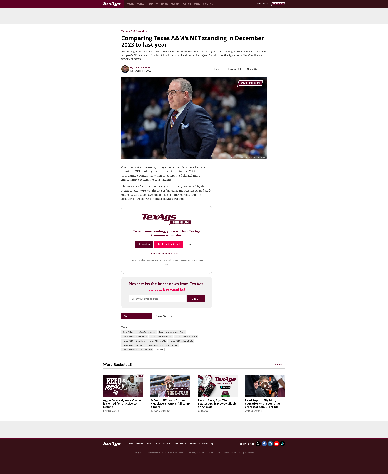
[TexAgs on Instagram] (270, 443)
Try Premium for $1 (169, 244)
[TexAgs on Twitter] (258, 443)
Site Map (192, 443)
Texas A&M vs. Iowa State (181, 340)
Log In (258, 3)
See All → (279, 364)
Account (139, 443)
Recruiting (153, 3)
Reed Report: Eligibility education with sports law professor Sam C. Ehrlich (262, 404)
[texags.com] (112, 4)
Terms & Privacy (179, 443)
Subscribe (144, 244)
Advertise (149, 443)
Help (158, 443)
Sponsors (186, 3)
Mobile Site (203, 443)
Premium (175, 3)
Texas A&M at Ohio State (134, 340)
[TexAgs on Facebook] (264, 443)
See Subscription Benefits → (167, 253)
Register (266, 3)
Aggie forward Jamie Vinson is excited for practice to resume (122, 404)
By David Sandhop (140, 67)
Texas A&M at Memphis (161, 336)
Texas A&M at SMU (157, 340)
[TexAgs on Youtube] (276, 443)
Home (130, 443)
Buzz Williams (129, 332)
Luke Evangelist (113, 410)
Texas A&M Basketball (135, 31)
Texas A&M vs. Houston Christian (163, 345)
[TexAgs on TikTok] (282, 443)
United (197, 3)
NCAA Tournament (147, 332)
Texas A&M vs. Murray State (172, 332)
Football (140, 3)
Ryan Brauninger (162, 410)
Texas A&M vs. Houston (133, 345)
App (213, 443)
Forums (130, 3)
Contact (166, 443)
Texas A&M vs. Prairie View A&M (137, 349)
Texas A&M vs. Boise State (135, 336)
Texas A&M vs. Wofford (186, 336)
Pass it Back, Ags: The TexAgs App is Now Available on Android (217, 404)
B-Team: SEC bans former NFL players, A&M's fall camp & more (170, 404)
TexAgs (204, 410)
